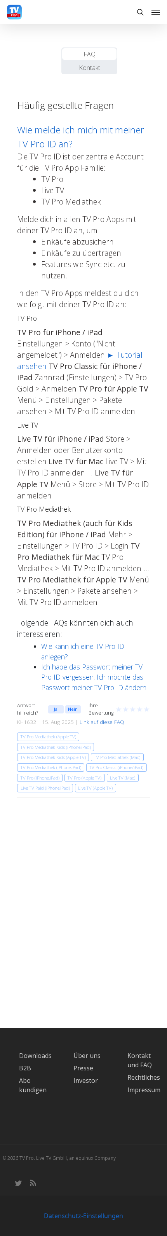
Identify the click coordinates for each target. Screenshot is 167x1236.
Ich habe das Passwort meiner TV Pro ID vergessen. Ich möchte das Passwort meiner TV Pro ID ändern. (94, 677)
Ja (55, 709)
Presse (83, 1068)
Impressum (143, 1090)
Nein (73, 709)
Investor (85, 1080)
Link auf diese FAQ (102, 722)
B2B (25, 1068)
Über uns (87, 1055)
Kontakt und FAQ (139, 1060)
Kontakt (89, 67)
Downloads (35, 1055)
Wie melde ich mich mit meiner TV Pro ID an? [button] (80, 136)
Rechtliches (143, 1077)
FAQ (90, 54)
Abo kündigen (33, 1085)
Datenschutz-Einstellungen (83, 1216)
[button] (155, 12)
